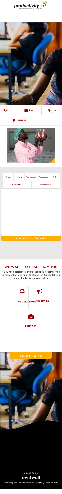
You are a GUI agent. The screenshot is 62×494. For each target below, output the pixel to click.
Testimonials (45, 184)
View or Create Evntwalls (31, 238)
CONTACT (31, 325)
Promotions (31, 177)
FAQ (54, 177)
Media (19, 177)
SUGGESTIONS (22, 301)
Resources (43, 177)
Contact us (16, 184)
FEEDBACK (39, 300)
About (8, 177)
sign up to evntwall (31, 355)
